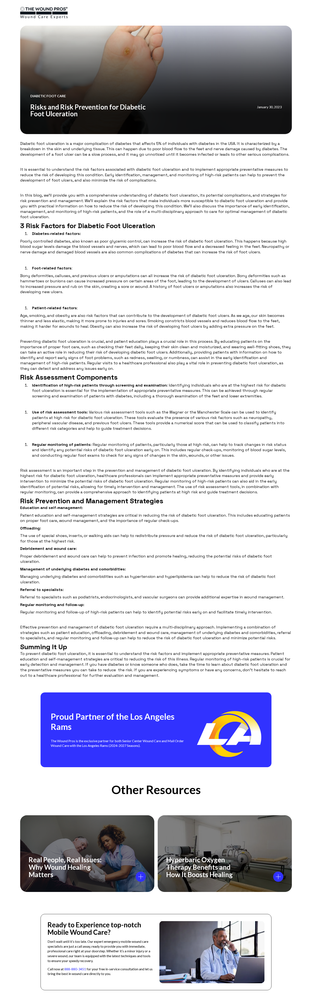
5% (159, 143)
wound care (78, 556)
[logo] (44, 13)
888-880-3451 (75, 969)
